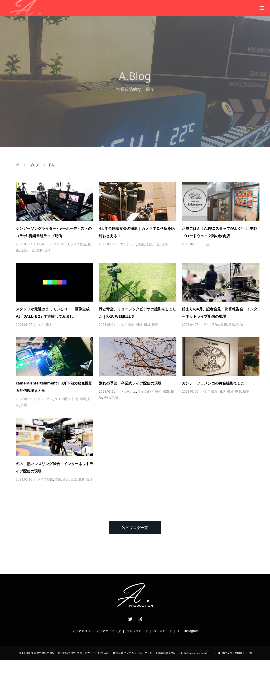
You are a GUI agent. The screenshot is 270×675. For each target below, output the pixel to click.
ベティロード (162, 631)
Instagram (191, 631)
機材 (39, 250)
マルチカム (128, 244)
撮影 (24, 250)
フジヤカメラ (81, 631)
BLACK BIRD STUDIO (53, 244)
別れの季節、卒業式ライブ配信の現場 (130, 383)
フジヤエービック (108, 631)
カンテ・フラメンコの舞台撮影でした (213, 383)
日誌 (31, 250)
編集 (246, 391)
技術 (141, 244)
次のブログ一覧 (135, 528)
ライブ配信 (78, 244)
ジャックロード (137, 631)
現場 (47, 250)
